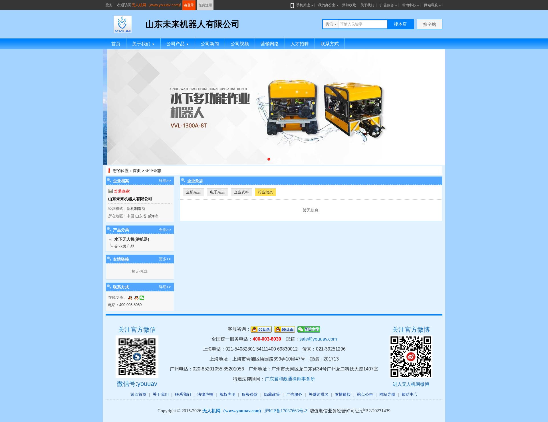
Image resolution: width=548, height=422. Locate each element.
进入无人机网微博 (411, 384)
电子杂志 (217, 192)
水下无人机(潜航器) (131, 239)
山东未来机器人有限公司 (130, 198)
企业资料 (241, 192)
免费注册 (205, 5)
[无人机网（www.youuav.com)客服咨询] (130, 297)
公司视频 (240, 43)
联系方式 (330, 43)
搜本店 (400, 24)
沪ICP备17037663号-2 (285, 410)
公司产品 (177, 43)
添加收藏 (349, 5)
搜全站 (429, 24)
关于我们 (367, 5)
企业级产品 (124, 246)
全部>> (165, 230)
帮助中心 (409, 5)
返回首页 (138, 394)
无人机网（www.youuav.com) (156, 5)
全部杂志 (193, 192)
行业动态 (265, 192)
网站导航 (431, 5)
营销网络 (270, 43)
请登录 (189, 5)
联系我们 (183, 394)
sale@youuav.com (318, 339)
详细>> (165, 181)
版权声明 (227, 394)
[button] (268, 159)
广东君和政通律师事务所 (290, 378)
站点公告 (365, 394)
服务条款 (250, 394)
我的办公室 (326, 5)
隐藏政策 (272, 394)
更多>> (165, 259)
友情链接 (343, 394)
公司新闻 (210, 43)
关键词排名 (319, 394)
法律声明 (205, 394)
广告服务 (387, 5)
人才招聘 (300, 43)
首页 (115, 43)
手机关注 (303, 5)
